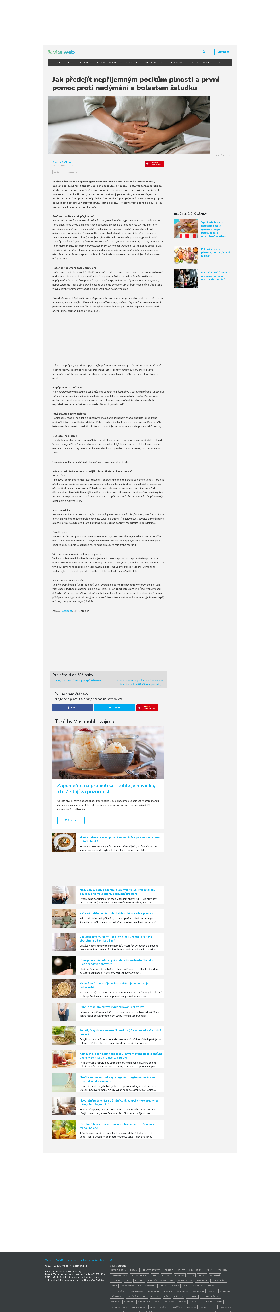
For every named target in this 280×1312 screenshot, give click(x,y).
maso (211, 1286)
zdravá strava (151, 1270)
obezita (191, 1307)
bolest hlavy (139, 1275)
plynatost (74, 172)
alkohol (225, 1291)
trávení (58, 172)
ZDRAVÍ (85, 62)
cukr (155, 1275)
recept (169, 1270)
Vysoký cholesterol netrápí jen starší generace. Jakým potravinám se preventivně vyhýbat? (213, 229)
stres (175, 1286)
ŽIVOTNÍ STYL (63, 62)
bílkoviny (117, 1296)
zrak (153, 1307)
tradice (169, 1302)
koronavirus (214, 1302)
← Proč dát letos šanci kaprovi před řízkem (76, 680)
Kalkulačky (200, 62)
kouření (116, 1280)
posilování (218, 1280)
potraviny (225, 1307)
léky (166, 1296)
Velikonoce (138, 1307)
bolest (166, 1275)
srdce (202, 1275)
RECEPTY (131, 62)
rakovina (153, 1291)
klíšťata (178, 1307)
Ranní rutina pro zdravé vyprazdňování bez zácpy (112, 1007)
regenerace (136, 1291)
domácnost (185, 1280)
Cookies (72, 1260)
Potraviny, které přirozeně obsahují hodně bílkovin (215, 253)
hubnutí (215, 1275)
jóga (114, 1286)
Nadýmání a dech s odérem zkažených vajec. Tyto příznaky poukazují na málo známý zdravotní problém (117, 892)
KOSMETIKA (177, 62)
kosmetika (195, 1270)
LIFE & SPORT (153, 62)
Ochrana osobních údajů (92, 1260)
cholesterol (119, 1307)
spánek (167, 1291)
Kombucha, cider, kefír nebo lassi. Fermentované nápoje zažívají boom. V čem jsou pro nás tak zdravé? (121, 1056)
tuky (191, 1275)
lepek (212, 1291)
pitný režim (117, 1291)
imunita (163, 1286)
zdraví (134, 1270)
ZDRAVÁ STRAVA (107, 62)
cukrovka (182, 1291)
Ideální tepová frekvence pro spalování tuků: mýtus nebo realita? (215, 276)
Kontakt (59, 1260)
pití (212, 1307)
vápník (115, 1302)
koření (164, 1307)
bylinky (139, 1280)
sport (181, 1270)
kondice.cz (66, 611)
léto (203, 1307)
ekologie (202, 1280)
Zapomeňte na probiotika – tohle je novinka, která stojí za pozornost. (106, 788)
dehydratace (119, 1275)
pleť (186, 1286)
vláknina (196, 1302)
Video (221, 62)
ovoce (182, 1302)
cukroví (192, 1296)
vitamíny (222, 1270)
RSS (111, 1260)
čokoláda (144, 1302)
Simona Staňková (61, 162)
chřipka (128, 1302)
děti (128, 1280)
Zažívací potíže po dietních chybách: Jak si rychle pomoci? (116, 913)
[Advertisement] (140, 22)
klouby (155, 1296)
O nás (48, 1260)
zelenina (198, 1286)
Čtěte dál (71, 820)
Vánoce (178, 1296)
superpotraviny (131, 1286)
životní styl (118, 1270)
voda (209, 1270)
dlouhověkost (211, 1296)
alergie (179, 1275)
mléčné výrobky (136, 1296)
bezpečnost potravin (161, 1280)
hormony (198, 1291)
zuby (157, 1302)
